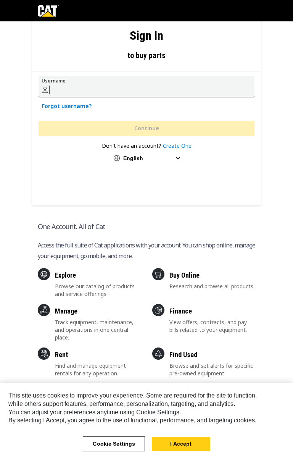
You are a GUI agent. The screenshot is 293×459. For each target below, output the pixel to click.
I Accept (181, 444)
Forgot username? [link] (67, 106)
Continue (146, 128)
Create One (177, 145)
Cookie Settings (114, 444)
